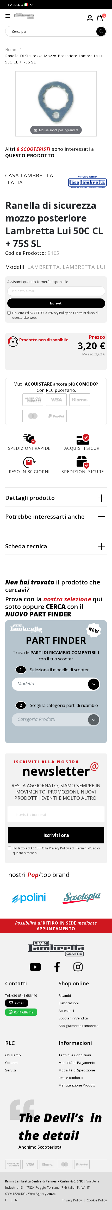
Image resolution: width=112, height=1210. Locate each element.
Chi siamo (13, 1055)
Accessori (66, 1010)
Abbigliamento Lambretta (79, 1025)
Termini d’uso (85, 313)
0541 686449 (23, 1012)
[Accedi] (90, 18)
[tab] (56, 497)
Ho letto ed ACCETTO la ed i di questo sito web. (55, 315)
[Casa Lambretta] (87, 181)
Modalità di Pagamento (77, 1062)
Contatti (11, 1062)
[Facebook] (57, 967)
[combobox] (50, 31)
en (15, 1200)
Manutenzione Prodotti (77, 1085)
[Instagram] (78, 967)
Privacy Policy (58, 313)
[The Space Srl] (51, 1194)
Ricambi (65, 995)
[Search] (101, 31)
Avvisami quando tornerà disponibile (37, 281)
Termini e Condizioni (75, 1055)
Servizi (10, 1070)
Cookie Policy (97, 1200)
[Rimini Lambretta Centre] (24, 16)
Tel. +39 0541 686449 (21, 995)
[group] (30, 898)
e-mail (19, 1003)
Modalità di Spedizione (77, 1070)
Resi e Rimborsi (71, 1077)
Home (10, 49)
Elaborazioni (69, 1003)
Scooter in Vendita (73, 1018)
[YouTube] (35, 967)
